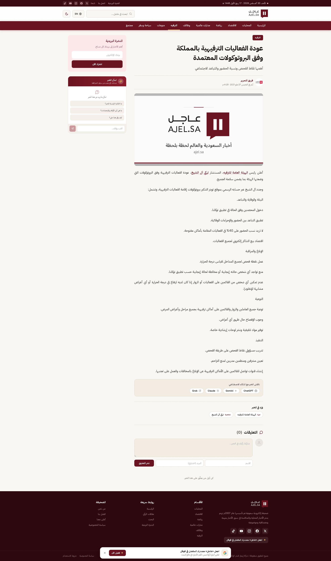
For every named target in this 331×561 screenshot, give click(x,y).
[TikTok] (65, 3)
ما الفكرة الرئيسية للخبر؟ (113, 103)
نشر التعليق (144, 463)
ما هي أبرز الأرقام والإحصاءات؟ (111, 110)
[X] (87, 3)
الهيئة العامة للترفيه (235, 172)
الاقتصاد (232, 25)
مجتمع (129, 25)
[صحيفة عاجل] (258, 13)
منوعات (161, 25)
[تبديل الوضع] (66, 14)
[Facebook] (81, 3)
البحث (151, 519)
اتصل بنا (101, 3)
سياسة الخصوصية (97, 524)
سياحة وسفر (145, 25)
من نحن (102, 508)
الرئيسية (261, 25)
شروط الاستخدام (70, 555)
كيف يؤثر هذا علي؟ (115, 117)
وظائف (186, 25)
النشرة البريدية (114, 3)
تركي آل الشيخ (200, 172)
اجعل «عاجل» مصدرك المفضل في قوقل (246, 540)
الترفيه (174, 25)
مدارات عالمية (203, 25)
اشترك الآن (97, 64)
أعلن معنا (101, 519)
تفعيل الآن (117, 553)
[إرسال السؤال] (72, 128)
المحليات (246, 25)
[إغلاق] (105, 553)
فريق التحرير (247, 80)
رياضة (219, 25)
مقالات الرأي (148, 514)
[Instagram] (76, 3)
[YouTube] (70, 3)
